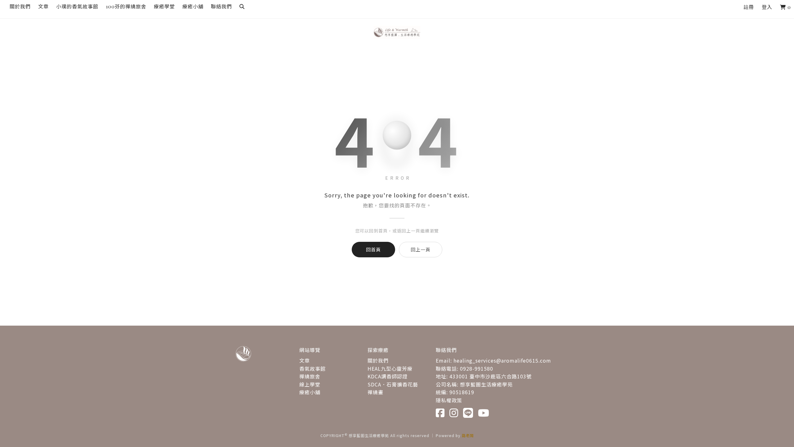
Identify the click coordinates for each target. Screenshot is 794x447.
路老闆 (468, 435)
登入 (767, 7)
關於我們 (378, 360)
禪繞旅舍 (309, 376)
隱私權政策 (449, 400)
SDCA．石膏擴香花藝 (393, 384)
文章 (304, 360)
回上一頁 (420, 249)
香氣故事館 (312, 368)
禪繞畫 (375, 392)
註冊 (748, 7)
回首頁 (373, 249)
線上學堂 (309, 384)
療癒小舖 (309, 392)
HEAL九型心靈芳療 (390, 368)
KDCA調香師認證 (388, 376)
